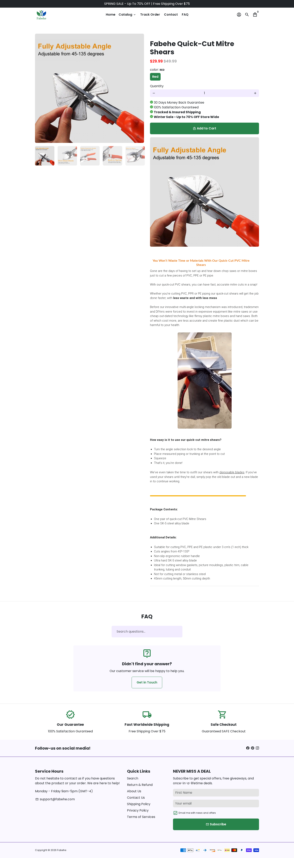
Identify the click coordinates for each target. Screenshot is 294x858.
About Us (134, 791)
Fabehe (61, 850)
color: (157, 69)
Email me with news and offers (197, 813)
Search (132, 778)
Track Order (150, 14)
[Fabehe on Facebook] (247, 748)
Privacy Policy (138, 810)
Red (155, 76)
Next (138, 88)
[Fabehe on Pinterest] (252, 748)
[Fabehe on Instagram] (257, 748)
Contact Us (136, 797)
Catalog (127, 14)
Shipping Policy (138, 804)
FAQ (185, 14)
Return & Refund (140, 784)
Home (110, 14)
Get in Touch (147, 682)
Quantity (157, 86)
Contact (171, 14)
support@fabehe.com (55, 799)
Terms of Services (141, 817)
